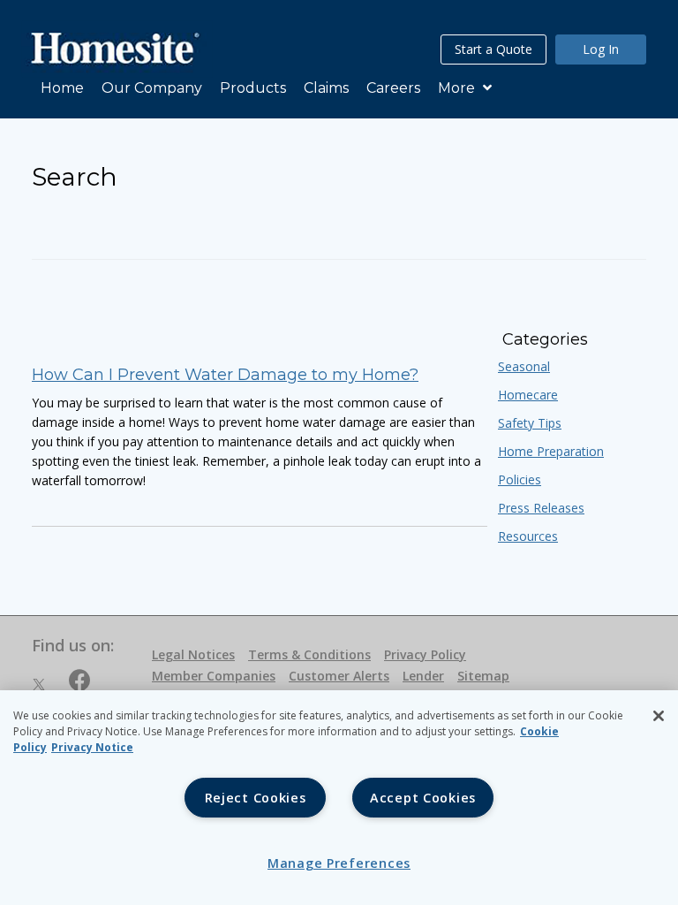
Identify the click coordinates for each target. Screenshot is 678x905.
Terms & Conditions (309, 654)
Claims (326, 88)
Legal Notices (193, 654)
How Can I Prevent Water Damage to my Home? (225, 374)
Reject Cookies (255, 797)
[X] (39, 683)
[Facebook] (80, 683)
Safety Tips (529, 422)
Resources (528, 536)
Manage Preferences (339, 863)
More (458, 88)
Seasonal (524, 366)
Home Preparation (551, 451)
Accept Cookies (423, 797)
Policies (519, 479)
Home (62, 88)
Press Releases (541, 507)
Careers (393, 88)
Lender (423, 675)
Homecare (528, 394)
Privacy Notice (92, 747)
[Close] (658, 715)
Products (253, 88)
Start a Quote (493, 49)
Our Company (152, 88)
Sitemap (483, 675)
